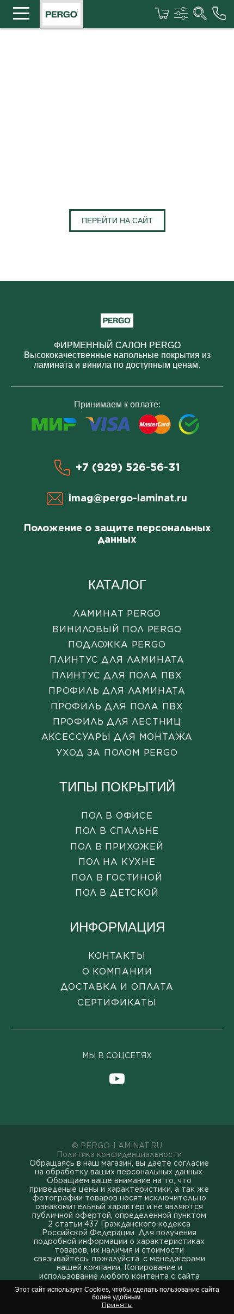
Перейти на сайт (117, 220)
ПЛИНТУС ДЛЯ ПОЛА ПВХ (117, 675)
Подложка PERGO (116, 644)
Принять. (117, 1305)
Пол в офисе (117, 815)
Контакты (116, 956)
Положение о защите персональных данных (117, 533)
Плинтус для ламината (117, 660)
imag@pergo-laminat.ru (128, 498)
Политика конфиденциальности (119, 1154)
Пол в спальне (117, 831)
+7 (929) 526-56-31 (128, 467)
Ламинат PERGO (117, 613)
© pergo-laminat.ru (117, 1145)
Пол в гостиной (116, 877)
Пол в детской (116, 893)
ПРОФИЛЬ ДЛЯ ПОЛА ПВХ (117, 706)
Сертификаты (117, 1002)
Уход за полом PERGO (116, 752)
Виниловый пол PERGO (116, 629)
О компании (117, 971)
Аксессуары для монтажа (117, 737)
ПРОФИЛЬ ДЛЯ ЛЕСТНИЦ (117, 721)
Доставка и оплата (117, 987)
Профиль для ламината (117, 691)
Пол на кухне (117, 862)
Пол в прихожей (116, 846)
